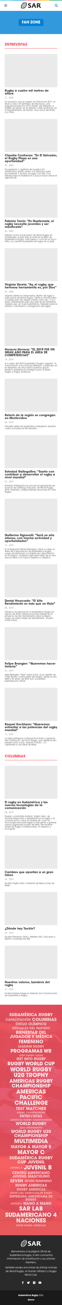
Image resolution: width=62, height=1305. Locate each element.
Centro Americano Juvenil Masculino (31, 1175)
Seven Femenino (38, 1181)
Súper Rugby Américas (31, 1226)
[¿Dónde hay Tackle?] (31, 908)
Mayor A (21, 1147)
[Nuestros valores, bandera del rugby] (31, 962)
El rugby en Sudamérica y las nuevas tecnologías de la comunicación (26, 805)
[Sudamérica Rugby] (31, 5)
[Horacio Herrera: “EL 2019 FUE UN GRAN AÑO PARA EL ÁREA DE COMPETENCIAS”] (31, 329)
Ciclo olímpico (31, 1024)
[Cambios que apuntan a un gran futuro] (31, 852)
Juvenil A (16, 1168)
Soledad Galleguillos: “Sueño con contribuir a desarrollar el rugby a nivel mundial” (30, 474)
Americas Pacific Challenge (31, 1097)
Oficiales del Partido (31, 1028)
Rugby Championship (31, 1113)
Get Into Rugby (31, 1059)
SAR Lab (31, 1209)
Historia (16, 1204)
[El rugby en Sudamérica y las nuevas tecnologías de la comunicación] (31, 782)
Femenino (31, 1042)
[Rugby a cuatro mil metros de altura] (31, 70)
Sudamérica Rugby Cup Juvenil (31, 1160)
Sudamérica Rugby (31, 1015)
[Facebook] (22, 1282)
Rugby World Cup (31, 1064)
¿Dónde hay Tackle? (20, 928)
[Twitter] (28, 1282)
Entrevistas (31, 1116)
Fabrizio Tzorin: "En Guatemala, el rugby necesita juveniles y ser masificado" (29, 224)
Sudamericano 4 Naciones (31, 1218)
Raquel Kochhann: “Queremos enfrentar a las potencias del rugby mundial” (31, 727)
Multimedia (31, 1141)
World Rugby (31, 1124)
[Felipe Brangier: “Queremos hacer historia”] (31, 643)
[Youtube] (40, 1282)
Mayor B (41, 1147)
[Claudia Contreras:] (31, 135)
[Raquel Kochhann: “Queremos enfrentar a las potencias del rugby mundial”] (31, 704)
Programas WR (31, 1051)
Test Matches (31, 1109)
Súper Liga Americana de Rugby (31, 1193)
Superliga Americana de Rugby (31, 1198)
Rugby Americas (31, 1186)
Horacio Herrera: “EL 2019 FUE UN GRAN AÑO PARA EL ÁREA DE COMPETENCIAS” (30, 352)
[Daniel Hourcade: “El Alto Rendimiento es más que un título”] (31, 580)
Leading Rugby (31, 1046)
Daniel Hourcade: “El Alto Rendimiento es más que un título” (30, 602)
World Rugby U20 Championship (31, 1134)
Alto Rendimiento (31, 1128)
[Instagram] (34, 1282)
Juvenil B (38, 1168)
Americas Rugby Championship (31, 1084)
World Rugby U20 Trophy (31, 1072)
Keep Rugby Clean (31, 1056)
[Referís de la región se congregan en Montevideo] (31, 395)
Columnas (44, 1020)
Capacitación (18, 1020)
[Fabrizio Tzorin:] (31, 201)
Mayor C (31, 1153)
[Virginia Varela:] (31, 264)
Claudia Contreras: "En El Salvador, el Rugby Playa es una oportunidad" (31, 158)
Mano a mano (37, 1204)
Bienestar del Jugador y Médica (31, 1035)
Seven (16, 1181)
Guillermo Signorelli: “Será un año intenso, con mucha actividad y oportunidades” (29, 538)
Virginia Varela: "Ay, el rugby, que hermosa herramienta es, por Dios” (31, 286)
